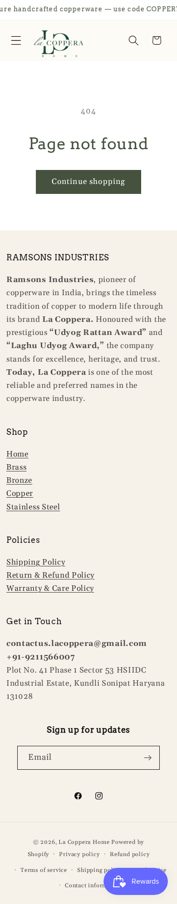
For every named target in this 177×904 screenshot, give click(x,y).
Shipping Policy (35, 562)
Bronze (19, 480)
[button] (16, 40)
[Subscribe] (148, 758)
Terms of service (43, 870)
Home (17, 454)
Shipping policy (99, 870)
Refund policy (129, 854)
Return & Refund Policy (50, 575)
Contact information (93, 885)
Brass (16, 467)
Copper (19, 494)
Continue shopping (89, 182)
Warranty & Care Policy (50, 588)
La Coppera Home (84, 842)
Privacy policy (79, 854)
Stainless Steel (33, 507)
